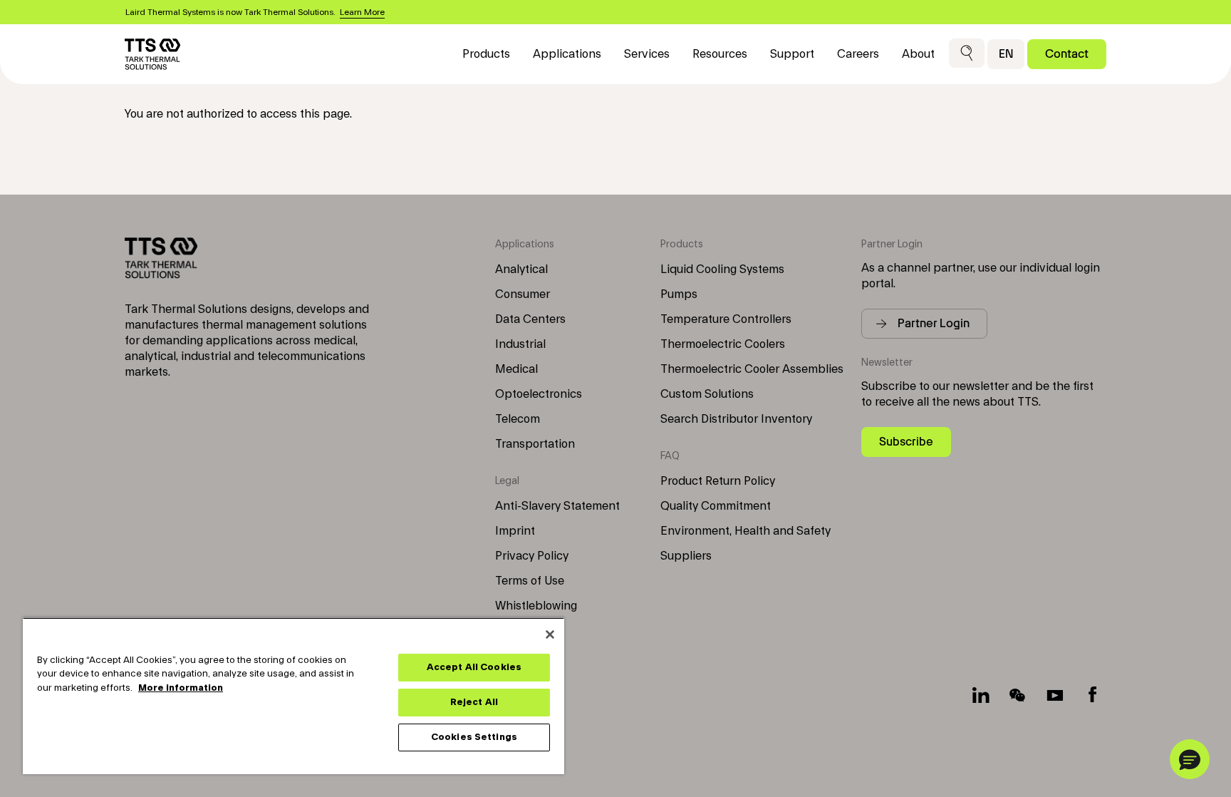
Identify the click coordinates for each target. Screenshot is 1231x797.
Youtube (1055, 695)
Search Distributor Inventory (736, 419)
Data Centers (530, 319)
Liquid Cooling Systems (722, 269)
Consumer (522, 294)
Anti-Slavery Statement (557, 506)
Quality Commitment (715, 506)
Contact (1067, 54)
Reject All (474, 702)
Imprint (515, 531)
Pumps (678, 294)
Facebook (1092, 695)
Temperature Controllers (725, 319)
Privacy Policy (531, 556)
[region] (293, 695)
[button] (967, 53)
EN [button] (1006, 54)
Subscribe (906, 441)
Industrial (520, 344)
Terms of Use (529, 581)
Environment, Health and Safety (745, 531)
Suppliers (686, 556)
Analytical (521, 269)
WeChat (1018, 695)
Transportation (535, 444)
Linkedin (981, 695)
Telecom (517, 419)
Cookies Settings (474, 737)
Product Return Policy (717, 481)
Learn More (362, 12)
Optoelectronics (538, 394)
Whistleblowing (536, 606)
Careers (858, 54)
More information (180, 688)
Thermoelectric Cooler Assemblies (751, 369)
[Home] (152, 54)
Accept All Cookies (474, 667)
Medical (516, 369)
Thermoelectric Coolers (722, 344)
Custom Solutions (707, 394)
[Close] (550, 634)
